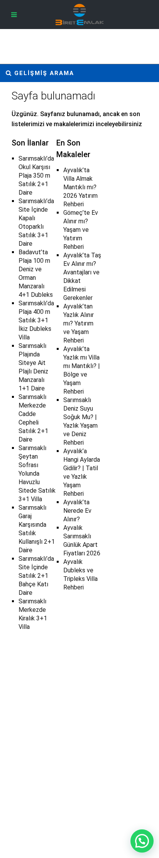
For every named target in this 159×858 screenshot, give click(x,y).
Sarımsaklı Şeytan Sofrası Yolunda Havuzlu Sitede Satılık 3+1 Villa (37, 473)
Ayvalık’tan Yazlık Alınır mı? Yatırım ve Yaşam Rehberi (78, 323)
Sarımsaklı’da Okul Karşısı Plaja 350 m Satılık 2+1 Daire (36, 175)
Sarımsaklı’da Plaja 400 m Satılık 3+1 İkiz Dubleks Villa (36, 320)
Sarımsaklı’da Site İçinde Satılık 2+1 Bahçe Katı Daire (36, 575)
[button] (142, 841)
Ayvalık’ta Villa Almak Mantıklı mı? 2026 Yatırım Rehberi (80, 187)
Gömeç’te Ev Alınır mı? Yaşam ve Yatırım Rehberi (80, 229)
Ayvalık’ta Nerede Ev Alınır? (77, 510)
